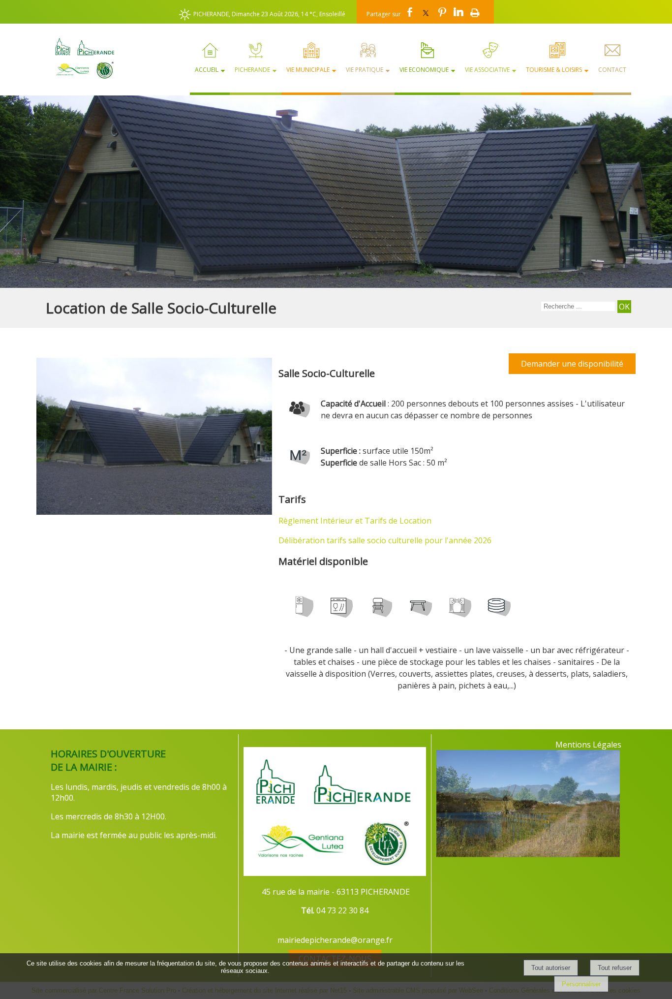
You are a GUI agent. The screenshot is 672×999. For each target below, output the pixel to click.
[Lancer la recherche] (624, 306)
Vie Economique (424, 69)
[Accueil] (80, 58)
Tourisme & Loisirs (554, 69)
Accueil (206, 69)
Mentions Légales (588, 744)
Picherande (252, 69)
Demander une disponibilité (572, 363)
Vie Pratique (364, 69)
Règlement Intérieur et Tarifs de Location (354, 520)
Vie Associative (487, 69)
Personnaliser (581, 984)
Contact (612, 69)
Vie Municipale (308, 69)
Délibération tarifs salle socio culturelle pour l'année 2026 (384, 540)
